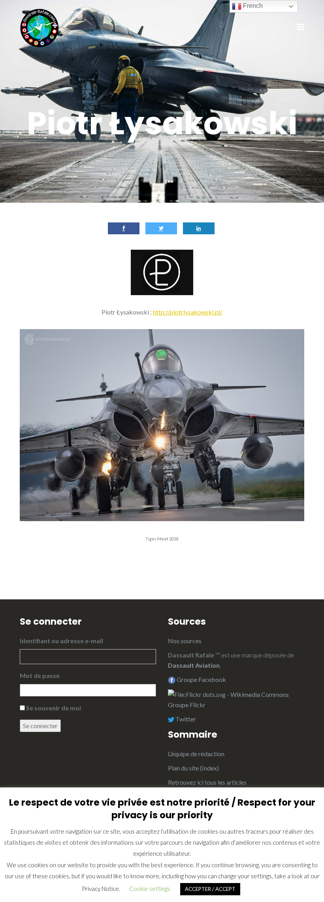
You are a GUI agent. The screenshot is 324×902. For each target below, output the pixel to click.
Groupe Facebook (200, 679)
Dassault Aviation (194, 665)
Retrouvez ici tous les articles (207, 782)
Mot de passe (40, 675)
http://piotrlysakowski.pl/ (187, 312)
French (252, 5)
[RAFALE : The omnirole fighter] (39, 26)
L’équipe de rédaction (196, 753)
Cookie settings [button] (149, 888)
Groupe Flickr (187, 704)
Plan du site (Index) (193, 768)
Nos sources (185, 640)
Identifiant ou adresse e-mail (61, 640)
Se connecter (40, 725)
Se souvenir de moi (53, 708)
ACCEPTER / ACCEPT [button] (210, 889)
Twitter (185, 719)
